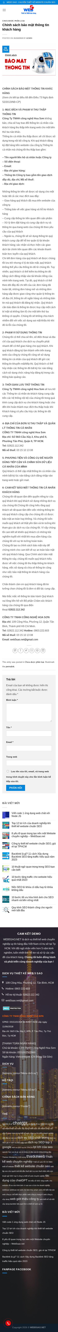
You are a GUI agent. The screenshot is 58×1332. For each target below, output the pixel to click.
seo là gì (15, 1152)
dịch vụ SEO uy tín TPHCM (22, 1147)
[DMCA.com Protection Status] (12, 1008)
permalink (10, 666)
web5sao (5, 1190)
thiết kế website (8, 1166)
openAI (5, 1152)
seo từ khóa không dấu (42, 1152)
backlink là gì (7, 1124)
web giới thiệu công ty (24, 1198)
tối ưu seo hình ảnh (16, 1185)
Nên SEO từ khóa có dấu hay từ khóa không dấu (32, 888)
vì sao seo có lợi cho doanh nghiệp (37, 1185)
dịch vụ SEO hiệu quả (19, 1143)
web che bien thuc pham (29, 1190)
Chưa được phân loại (13, 21)
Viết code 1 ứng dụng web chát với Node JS (31, 814)
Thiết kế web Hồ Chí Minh (42, 1162)
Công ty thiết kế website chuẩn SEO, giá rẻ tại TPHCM (34, 845)
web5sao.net (14, 1190)
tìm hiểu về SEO (34, 1181)
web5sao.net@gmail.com (24, 639)
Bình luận (12, 700)
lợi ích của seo (43, 1147)
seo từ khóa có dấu (26, 1152)
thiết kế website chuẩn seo (32, 1166)
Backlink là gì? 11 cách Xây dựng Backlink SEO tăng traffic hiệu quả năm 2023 (33, 856)
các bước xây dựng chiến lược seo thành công (31, 1128)
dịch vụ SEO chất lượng (33, 1137)
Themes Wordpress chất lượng (14, 1157)
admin (29, 38)
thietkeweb (35, 1156)
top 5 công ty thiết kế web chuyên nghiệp (29, 1176)
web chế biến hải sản (47, 1190)
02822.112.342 (31, 994)
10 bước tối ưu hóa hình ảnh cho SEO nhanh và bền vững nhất (33, 899)
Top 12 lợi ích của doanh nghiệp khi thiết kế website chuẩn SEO (31, 824)
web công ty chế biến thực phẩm (14, 1194)
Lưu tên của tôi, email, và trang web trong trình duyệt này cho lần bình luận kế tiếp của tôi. (28, 776)
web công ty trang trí (35, 1194)
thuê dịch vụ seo (32, 1171)
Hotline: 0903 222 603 (18, 988)
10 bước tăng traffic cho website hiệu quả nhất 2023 (32, 878)
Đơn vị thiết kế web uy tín (33, 1204)
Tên (9, 727)
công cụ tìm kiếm (36, 1133)
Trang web (11, 757)
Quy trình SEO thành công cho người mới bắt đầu (32, 909)
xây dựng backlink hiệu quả (12, 1204)
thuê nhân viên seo (46, 1171)
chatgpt (20, 1122)
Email (9, 742)
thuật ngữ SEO (7, 1176)
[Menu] (4, 10)
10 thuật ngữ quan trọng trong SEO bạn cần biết (33, 868)
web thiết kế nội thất (47, 1199)
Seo (9, 1152)
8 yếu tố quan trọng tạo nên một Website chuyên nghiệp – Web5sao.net (34, 835)
